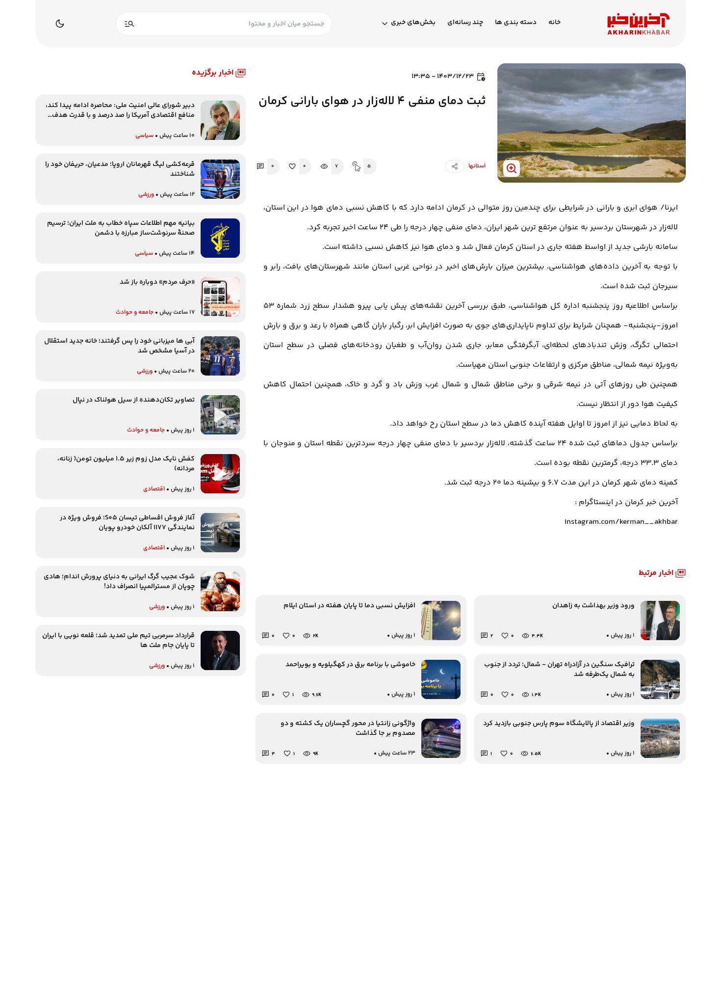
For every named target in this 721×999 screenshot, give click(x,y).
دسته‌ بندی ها (516, 23)
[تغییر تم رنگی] (60, 23)
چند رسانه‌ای (465, 23)
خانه (554, 23)
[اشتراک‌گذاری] (454, 166)
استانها (477, 166)
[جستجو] (129, 24)
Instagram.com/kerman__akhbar (621, 522)
